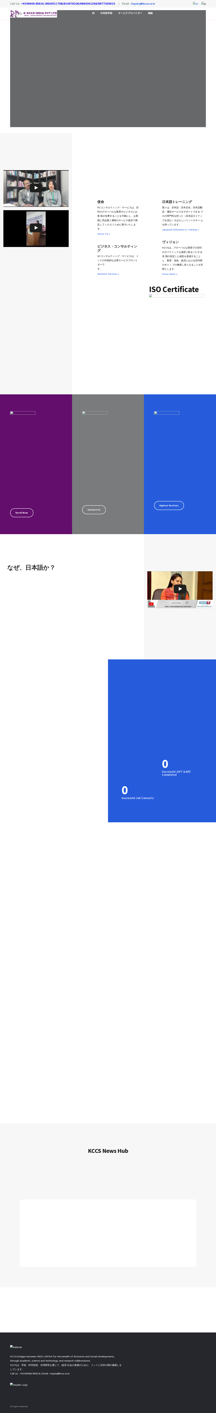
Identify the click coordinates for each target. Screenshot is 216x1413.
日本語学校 (106, 13)
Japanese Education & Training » (180, 229)
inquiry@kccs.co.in (143, 3)
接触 (150, 13)
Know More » (169, 274)
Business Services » (108, 273)
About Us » (103, 233)
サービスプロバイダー (130, 13)
